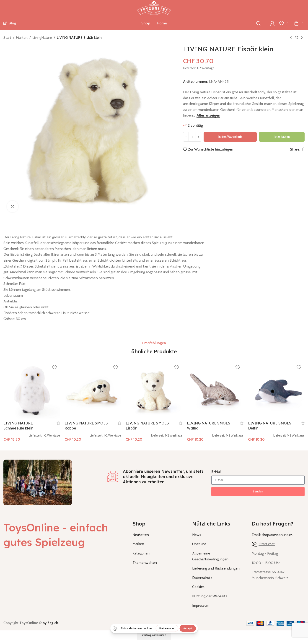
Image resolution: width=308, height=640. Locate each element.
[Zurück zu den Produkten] (296, 38)
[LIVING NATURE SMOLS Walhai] (215, 390)
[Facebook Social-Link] (302, 149)
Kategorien (141, 553)
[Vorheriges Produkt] (291, 38)
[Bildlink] (37, 482)
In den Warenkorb (230, 136)
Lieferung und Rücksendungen (216, 568)
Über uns (199, 544)
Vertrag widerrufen (154, 635)
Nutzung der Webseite (210, 596)
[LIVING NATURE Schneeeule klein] (31, 390)
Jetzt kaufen (282, 136)
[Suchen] (258, 23)
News (196, 535)
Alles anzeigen (208, 115)
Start (7, 37)
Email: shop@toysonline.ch (272, 535)
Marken (22, 37)
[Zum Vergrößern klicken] (12, 206)
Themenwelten (144, 562)
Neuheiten (140, 535)
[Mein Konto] (272, 23)
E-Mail (216, 471)
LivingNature (42, 37)
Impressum (200, 605)
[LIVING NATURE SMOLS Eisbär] (154, 390)
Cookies (198, 587)
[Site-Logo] (154, 8)
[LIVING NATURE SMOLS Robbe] (93, 390)
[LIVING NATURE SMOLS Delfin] (276, 390)
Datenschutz (202, 577)
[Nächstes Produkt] (302, 38)
